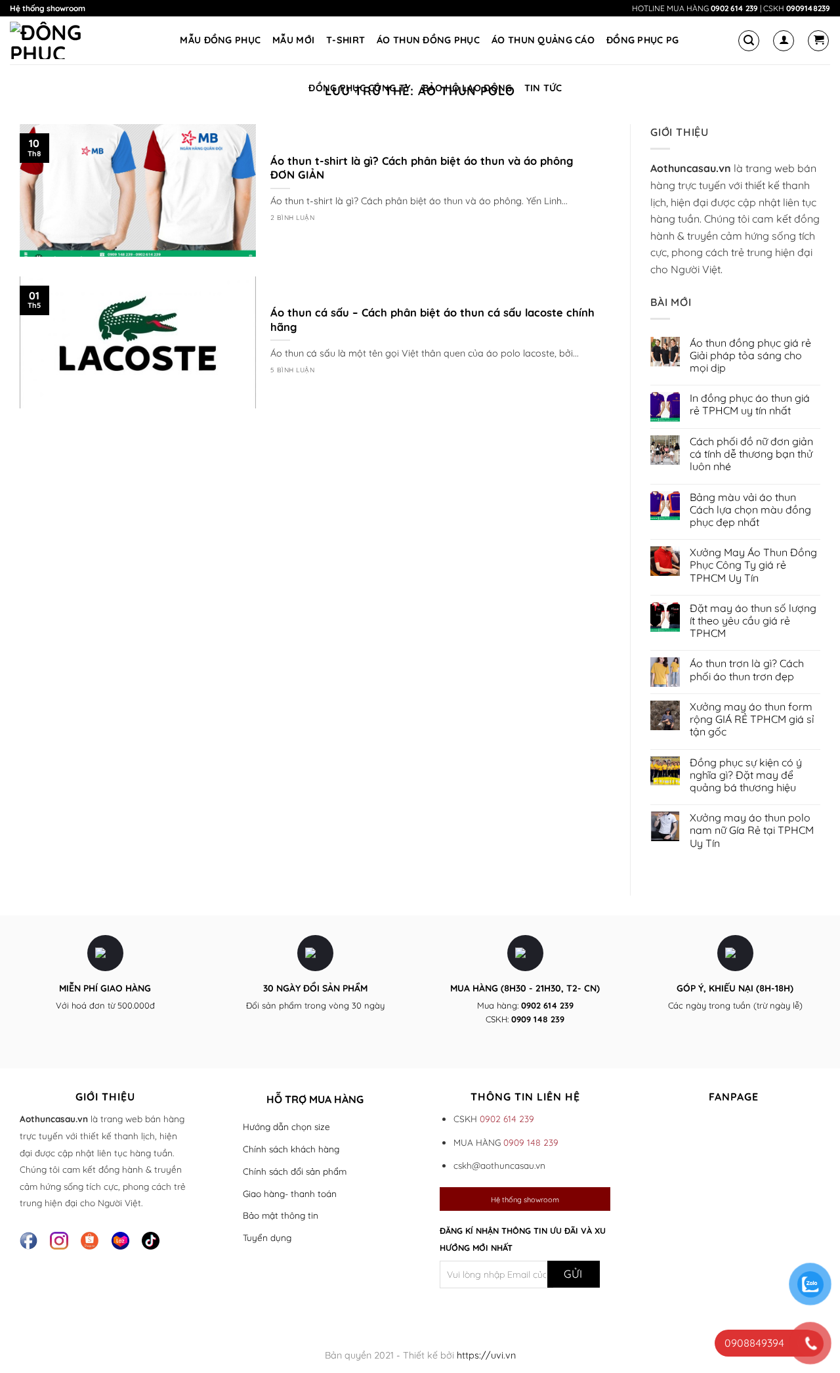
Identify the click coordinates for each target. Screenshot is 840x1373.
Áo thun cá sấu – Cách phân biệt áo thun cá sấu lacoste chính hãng (432, 319)
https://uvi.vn (486, 1355)
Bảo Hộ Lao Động (467, 88)
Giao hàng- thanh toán (290, 1193)
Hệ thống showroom (47, 8)
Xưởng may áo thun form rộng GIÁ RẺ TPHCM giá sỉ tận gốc (752, 719)
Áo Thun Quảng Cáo (543, 40)
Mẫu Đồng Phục (220, 40)
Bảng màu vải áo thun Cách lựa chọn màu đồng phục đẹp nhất (750, 510)
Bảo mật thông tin (280, 1215)
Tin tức (543, 88)
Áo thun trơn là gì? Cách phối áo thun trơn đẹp (747, 669)
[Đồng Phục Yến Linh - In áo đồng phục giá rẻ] (59, 40)
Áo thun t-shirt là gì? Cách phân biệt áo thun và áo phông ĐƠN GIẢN (421, 168)
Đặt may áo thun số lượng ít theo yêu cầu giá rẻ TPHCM (753, 621)
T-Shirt (345, 40)
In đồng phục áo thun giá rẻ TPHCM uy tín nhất (750, 404)
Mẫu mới (293, 40)
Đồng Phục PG (642, 40)
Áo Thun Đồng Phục (428, 40)
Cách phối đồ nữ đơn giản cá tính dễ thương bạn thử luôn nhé (751, 454)
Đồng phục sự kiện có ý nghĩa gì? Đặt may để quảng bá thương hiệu (746, 775)
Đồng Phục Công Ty (359, 88)
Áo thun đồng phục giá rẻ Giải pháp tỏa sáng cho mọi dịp (750, 355)
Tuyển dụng (267, 1237)
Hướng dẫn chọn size (286, 1126)
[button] (748, 40)
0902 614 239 (734, 8)
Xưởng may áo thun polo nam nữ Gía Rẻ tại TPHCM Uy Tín (752, 830)
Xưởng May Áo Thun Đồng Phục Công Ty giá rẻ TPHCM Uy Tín (753, 565)
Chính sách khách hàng (291, 1148)
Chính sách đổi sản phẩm (294, 1171)
